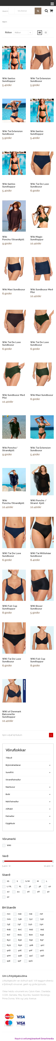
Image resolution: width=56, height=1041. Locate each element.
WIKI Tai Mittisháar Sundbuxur (40, 554)
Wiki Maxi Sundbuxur (13, 289)
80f (8, 935)
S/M (27, 881)
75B (20, 919)
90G (42, 950)
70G (9, 919)
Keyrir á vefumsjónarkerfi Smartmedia (34, 1038)
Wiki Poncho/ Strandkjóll (9, 449)
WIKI (9, 845)
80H (31, 935)
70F (41, 914)
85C (9, 940)
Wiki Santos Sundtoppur (8, 79)
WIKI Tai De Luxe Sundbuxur (11, 554)
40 (49, 886)
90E (20, 950)
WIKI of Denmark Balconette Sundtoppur (11, 714)
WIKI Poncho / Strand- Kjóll (38, 501)
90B (31, 945)
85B (42, 935)
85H (20, 945)
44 (18, 891)
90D (9, 950)
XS (8, 881)
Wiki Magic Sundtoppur (36, 238)
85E (31, 940)
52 (8, 897)
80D (31, 929)
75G (30, 924)
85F (42, 940)
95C (31, 956)
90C (42, 945)
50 (48, 891)
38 (40, 886)
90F (30, 950)
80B (9, 929)
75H (41, 924)
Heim (4, 22)
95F (19, 961)
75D (42, 919)
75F (19, 924)
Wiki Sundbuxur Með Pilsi (41, 291)
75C (31, 919)
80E (42, 929)
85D (20, 940)
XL (20, 886)
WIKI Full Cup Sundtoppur (9, 607)
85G (9, 945)
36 (30, 886)
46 (28, 891)
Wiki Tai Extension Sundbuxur (40, 79)
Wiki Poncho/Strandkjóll (13, 238)
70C (8, 914)
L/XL (9, 886)
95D (42, 956)
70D (20, 914)
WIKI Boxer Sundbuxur (36, 607)
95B (20, 956)
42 (8, 891)
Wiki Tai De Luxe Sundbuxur (39, 185)
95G (31, 961)
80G (20, 935)
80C (20, 929)
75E (8, 924)
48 (38, 891)
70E (30, 914)
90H (9, 956)
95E (8, 961)
